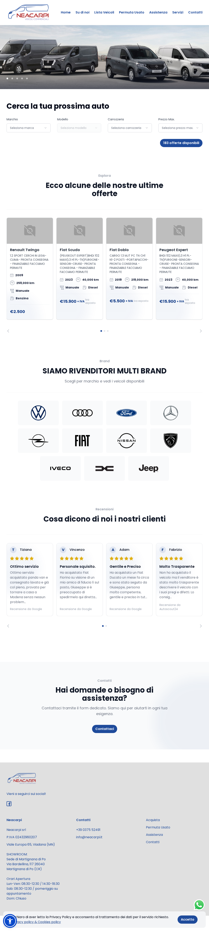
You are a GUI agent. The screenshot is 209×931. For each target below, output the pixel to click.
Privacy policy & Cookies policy (36, 922)
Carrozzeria (116, 119)
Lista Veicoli (104, 12)
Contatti (195, 12)
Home (66, 12)
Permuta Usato (131, 12)
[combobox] (29, 127)
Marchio (12, 119)
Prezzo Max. (166, 119)
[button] (10, 921)
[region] (104, 275)
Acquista (153, 820)
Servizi (177, 12)
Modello (62, 119)
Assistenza (158, 12)
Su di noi (82, 12)
